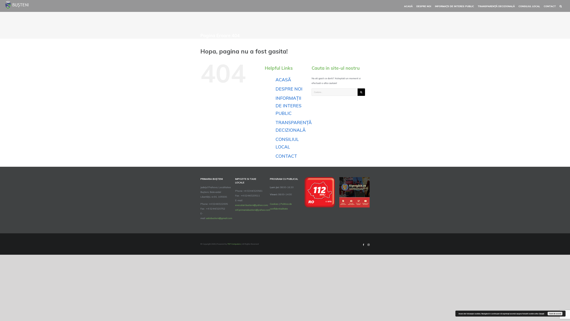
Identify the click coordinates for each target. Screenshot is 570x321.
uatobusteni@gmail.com (219, 218)
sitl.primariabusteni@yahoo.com (252, 209)
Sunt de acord (555, 313)
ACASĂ (283, 79)
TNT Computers (234, 244)
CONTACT (286, 156)
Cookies (274, 203)
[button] (561, 6)
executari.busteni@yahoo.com (251, 205)
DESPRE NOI (289, 89)
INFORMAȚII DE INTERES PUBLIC (288, 105)
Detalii (541, 314)
